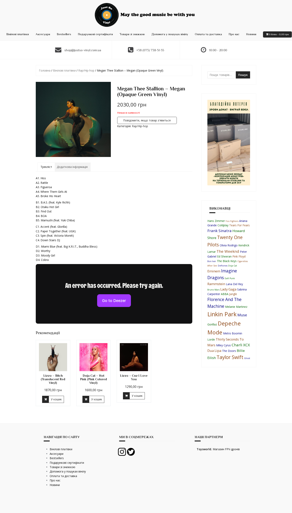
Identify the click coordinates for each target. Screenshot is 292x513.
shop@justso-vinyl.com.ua (82, 50)
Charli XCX (241, 344)
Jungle (233, 294)
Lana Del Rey (234, 284)
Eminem (213, 271)
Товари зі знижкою (132, 34)
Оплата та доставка (208, 34)
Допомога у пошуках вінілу (170, 34)
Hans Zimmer (216, 221)
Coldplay (223, 225)
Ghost (247, 358)
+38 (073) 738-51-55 (150, 50)
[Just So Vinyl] (146, 14)
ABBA (224, 294)
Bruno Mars (213, 289)
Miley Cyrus (223, 345)
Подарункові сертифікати (95, 34)
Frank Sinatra (219, 230)
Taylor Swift (230, 357)
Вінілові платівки (17, 34)
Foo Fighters (232, 221)
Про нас (234, 34)
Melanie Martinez (236, 307)
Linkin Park (222, 314)
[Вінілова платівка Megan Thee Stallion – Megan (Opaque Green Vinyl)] (73, 119)
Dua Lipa (214, 350)
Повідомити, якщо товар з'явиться (147, 120)
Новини (251, 34)
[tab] (46, 167)
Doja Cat (232, 265)
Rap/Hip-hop (86, 70)
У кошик (56, 399)
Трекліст (46, 167)
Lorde (211, 339)
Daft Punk (230, 278)
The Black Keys (227, 261)
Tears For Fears (239, 225)
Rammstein (216, 284)
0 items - (279, 34)
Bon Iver (211, 261)
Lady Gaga (228, 289)
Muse (242, 314)
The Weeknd (228, 251)
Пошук (243, 75)
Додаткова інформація (72, 167)
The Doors (229, 351)
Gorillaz (212, 324)
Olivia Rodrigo (229, 245)
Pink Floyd (239, 256)
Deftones (222, 265)
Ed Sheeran (224, 256)
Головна (44, 70)
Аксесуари (43, 34)
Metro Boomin (232, 333)
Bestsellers (64, 34)
